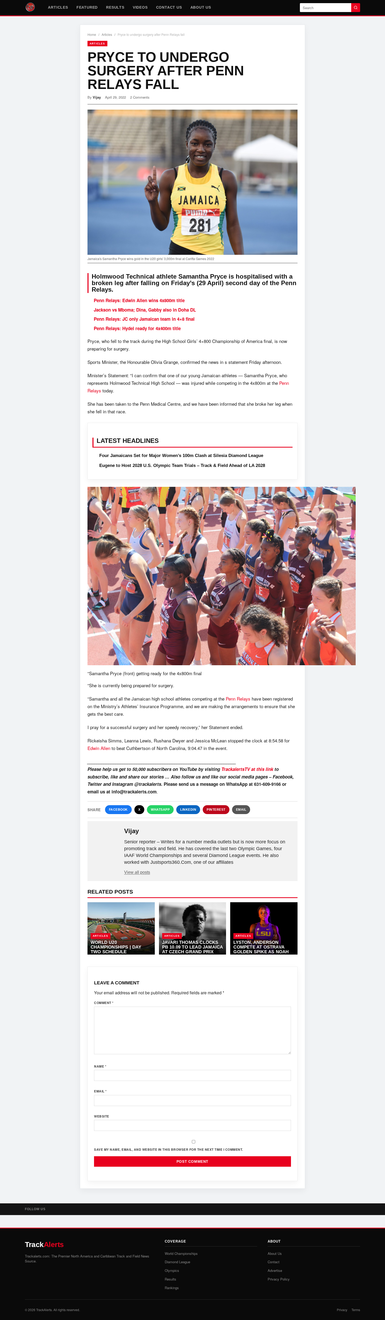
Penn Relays (238, 698)
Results (115, 7)
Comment (104, 1002)
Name (100, 1066)
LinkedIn (188, 809)
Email (241, 809)
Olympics (172, 1270)
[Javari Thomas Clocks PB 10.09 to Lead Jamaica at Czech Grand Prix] (192, 928)
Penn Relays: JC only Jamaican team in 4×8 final (144, 319)
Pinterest (216, 809)
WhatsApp (160, 809)
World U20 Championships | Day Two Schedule (116, 947)
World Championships (181, 1253)
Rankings (172, 1287)
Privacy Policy (279, 1279)
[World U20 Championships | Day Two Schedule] (121, 928)
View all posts (137, 872)
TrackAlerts (44, 1309)
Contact (273, 1261)
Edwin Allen (98, 748)
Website (101, 1116)
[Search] (355, 7)
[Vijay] (106, 839)
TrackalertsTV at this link (247, 769)
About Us (200, 7)
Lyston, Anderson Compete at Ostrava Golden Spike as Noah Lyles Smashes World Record (261, 951)
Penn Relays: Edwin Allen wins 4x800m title (139, 300)
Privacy (342, 1309)
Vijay (97, 97)
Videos (140, 7)
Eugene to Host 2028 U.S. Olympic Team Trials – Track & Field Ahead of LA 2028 (182, 465)
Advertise (275, 1270)
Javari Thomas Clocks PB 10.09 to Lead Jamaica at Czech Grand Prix (192, 947)
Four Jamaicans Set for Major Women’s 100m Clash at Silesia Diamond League (181, 455)
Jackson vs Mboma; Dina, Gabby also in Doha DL (145, 310)
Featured (87, 7)
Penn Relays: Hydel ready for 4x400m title (137, 328)
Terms (355, 1309)
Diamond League (177, 1261)
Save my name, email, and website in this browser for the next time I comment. (168, 1149)
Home (91, 34)
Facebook (118, 809)
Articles (58, 7)
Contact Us (169, 7)
